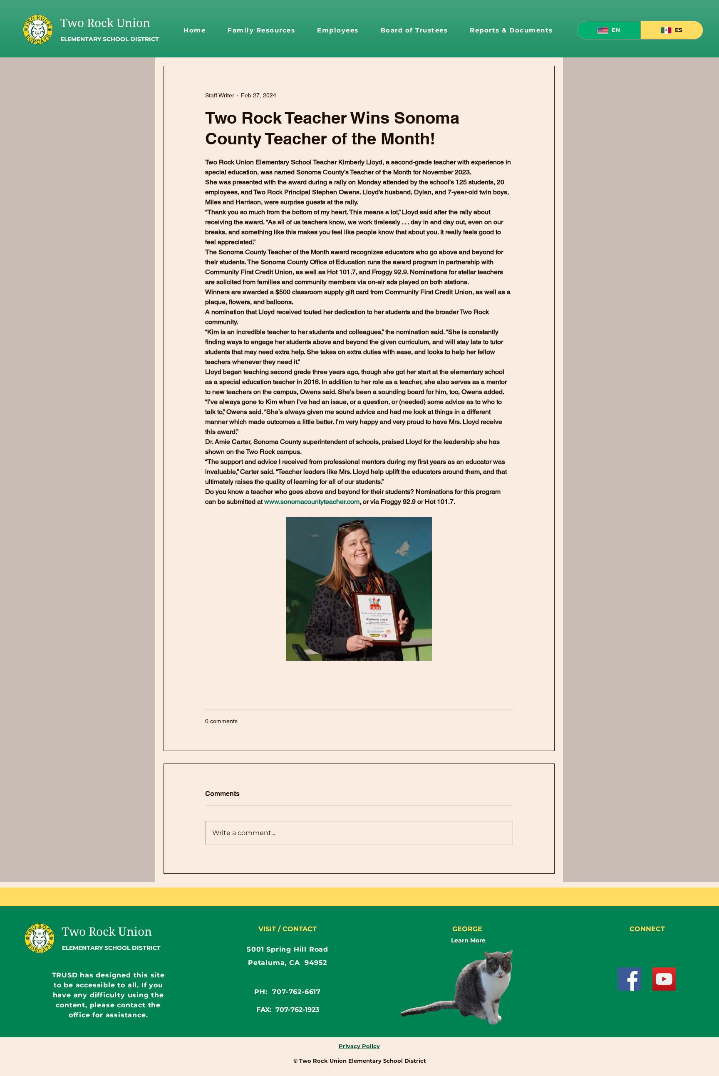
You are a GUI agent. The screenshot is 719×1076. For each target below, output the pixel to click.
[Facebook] (629, 979)
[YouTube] (664, 979)
